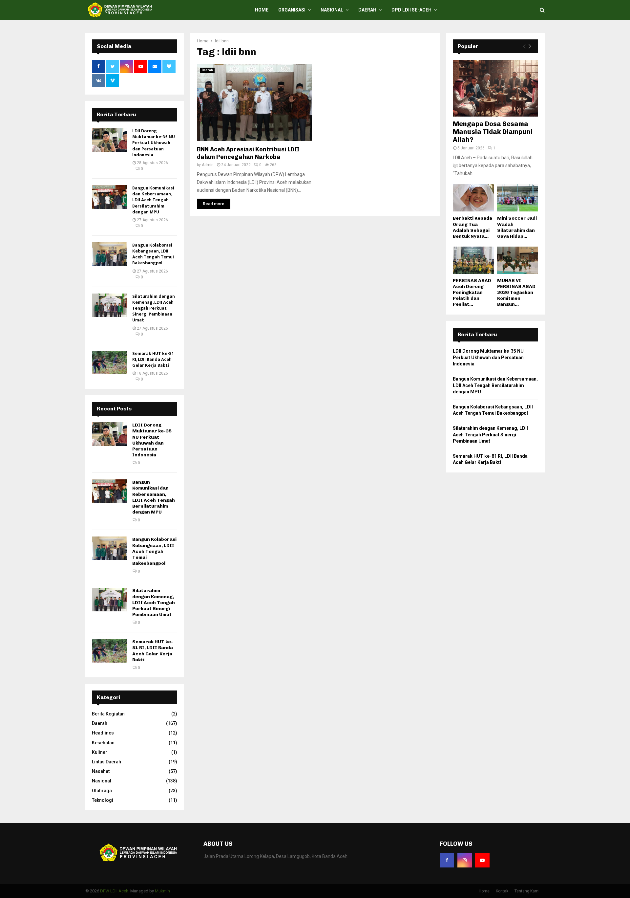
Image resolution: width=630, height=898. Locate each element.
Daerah (367, 9)
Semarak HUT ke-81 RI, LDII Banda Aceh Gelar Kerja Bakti (153, 359)
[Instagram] (464, 860)
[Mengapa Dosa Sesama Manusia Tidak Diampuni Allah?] (495, 88)
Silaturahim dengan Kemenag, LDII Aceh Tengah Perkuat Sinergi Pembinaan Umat (153, 308)
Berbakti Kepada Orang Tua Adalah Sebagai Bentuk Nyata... (472, 227)
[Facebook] (447, 860)
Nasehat (101, 771)
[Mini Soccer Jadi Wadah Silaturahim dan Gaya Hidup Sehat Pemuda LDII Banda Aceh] (517, 197)
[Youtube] (482, 860)
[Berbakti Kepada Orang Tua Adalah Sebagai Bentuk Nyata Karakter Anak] (473, 197)
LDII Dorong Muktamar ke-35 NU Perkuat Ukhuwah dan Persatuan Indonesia (153, 143)
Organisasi (291, 9)
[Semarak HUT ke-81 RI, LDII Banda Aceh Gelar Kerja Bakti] (109, 362)
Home (261, 9)
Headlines (103, 732)
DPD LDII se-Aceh (411, 9)
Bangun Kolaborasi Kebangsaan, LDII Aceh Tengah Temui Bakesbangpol (153, 254)
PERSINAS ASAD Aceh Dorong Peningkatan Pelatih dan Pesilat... (472, 292)
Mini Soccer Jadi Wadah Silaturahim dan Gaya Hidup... (517, 227)
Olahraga (102, 790)
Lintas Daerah (106, 761)
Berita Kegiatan (108, 713)
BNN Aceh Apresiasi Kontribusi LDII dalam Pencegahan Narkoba (248, 153)
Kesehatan (103, 742)
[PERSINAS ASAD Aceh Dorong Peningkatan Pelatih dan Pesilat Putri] (473, 260)
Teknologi (102, 800)
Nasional (332, 9)
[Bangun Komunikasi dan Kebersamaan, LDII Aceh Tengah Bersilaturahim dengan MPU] (109, 197)
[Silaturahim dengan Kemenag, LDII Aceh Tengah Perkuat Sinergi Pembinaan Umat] (109, 305)
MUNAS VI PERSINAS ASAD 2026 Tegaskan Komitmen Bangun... (516, 292)
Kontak (502, 891)
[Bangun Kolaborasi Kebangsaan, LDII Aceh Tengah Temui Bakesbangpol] (109, 254)
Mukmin (162, 890)
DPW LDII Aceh (114, 890)
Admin (208, 165)
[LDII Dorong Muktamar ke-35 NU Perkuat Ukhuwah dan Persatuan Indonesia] (109, 140)
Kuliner (99, 752)
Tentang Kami (526, 891)
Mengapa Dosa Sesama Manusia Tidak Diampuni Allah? (493, 131)
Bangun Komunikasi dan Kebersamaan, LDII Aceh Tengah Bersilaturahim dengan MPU (153, 200)
